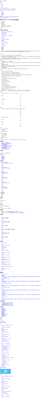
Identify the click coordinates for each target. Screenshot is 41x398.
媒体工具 (17, 16)
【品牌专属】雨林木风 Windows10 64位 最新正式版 (7, 305)
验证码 (1, 201)
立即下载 (2, 166)
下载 (1, 220)
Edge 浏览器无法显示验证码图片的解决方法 (6, 147)
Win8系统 (2, 12)
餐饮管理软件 (2, 308)
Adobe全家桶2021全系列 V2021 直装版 (5, 221)
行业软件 (9, 16)
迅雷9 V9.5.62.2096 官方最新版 (4, 217)
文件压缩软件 (2, 313)
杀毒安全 (11, 16)
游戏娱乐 (13, 16)
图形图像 (5, 16)
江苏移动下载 (2, 157)
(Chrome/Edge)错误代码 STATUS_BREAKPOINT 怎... (7, 145)
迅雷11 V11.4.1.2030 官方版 (4, 236)
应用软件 (7, 16)
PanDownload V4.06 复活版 (4, 225)
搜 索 (6, 7)
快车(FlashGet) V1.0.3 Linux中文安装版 (14, 211)
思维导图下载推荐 (3, 312)
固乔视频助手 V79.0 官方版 (4, 172)
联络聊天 (15, 16)
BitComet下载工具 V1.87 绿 (4, 167)
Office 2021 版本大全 (3, 310)
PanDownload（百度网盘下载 (4, 162)
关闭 (0, 368)
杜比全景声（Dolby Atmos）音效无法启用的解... (6, 143)
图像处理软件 (2, 315)
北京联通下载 (2, 158)
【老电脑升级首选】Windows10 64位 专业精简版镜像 (7, 304)
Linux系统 (2, 13)
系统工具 (3, 16)
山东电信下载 (2, 156)
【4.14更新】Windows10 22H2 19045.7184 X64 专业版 (7, 302)
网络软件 (1, 16)
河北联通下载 (2, 159)
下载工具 (5, 24)
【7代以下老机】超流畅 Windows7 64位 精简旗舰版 (7, 303)
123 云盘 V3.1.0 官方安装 (4, 177)
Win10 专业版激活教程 (3, 148)
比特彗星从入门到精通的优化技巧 (5, 142)
